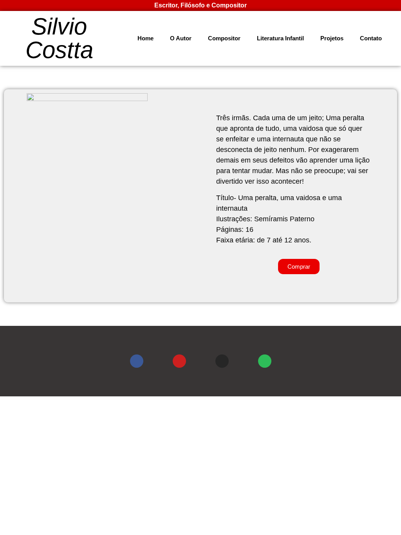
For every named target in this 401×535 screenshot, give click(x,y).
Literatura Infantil (280, 38)
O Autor (180, 38)
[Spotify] (264, 361)
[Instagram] (222, 361)
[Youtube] (179, 361)
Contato (371, 38)
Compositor (224, 38)
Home (145, 38)
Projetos (331, 38)
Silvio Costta (59, 38)
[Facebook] (136, 361)
